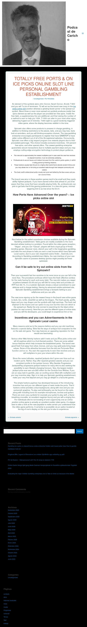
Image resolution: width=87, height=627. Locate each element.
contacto (6, 594)
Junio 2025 (11, 526)
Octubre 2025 (12, 513)
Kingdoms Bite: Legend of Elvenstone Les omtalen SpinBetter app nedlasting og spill (36, 454)
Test (5, 620)
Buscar (6, 427)
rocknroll (6, 613)
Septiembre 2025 (13, 516)
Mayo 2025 (11, 530)
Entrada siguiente (72, 417)
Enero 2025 (12, 543)
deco (5, 597)
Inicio (5, 604)
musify (6, 607)
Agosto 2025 (12, 520)
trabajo (6, 623)
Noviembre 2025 (13, 510)
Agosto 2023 (12, 556)
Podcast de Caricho (72, 33)
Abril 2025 (11, 533)
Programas (7, 610)
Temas (6, 617)
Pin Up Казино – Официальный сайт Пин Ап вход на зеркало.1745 (31, 460)
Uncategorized (39, 99)
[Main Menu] (83, 33)
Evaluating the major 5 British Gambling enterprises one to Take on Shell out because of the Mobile (41, 474)
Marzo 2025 (12, 536)
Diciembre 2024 (13, 546)
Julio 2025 (11, 523)
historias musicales (10, 600)
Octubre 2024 (12, 553)
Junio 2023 (11, 559)
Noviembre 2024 (13, 549)
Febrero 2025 (12, 539)
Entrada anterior (14, 417)
